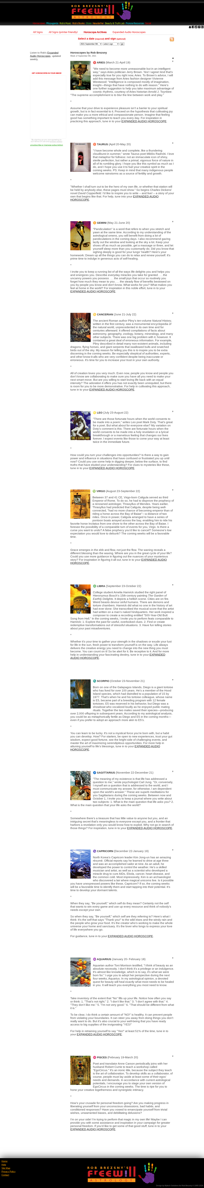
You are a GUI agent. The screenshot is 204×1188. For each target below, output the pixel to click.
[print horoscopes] (173, 58)
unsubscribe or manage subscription (46, 145)
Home (4, 1161)
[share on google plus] (202, 27)
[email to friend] (190, 27)
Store (88, 23)
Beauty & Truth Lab (114, 23)
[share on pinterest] (199, 27)
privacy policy (56, 141)
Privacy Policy (8, 1171)
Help (3, 1165)
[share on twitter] (196, 27)
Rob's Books (79, 23)
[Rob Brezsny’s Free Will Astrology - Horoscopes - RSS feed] (172, 39)
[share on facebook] (193, 27)
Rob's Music (65, 23)
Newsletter (98, 23)
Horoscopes (39, 23)
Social (148, 23)
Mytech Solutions (172, 1186)
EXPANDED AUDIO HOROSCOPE (144, 121)
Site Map (5, 1168)
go (122, 44)
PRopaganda (52, 23)
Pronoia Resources (135, 23)
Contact (5, 1175)
